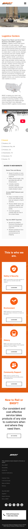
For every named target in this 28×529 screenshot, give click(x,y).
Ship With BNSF (5, 491)
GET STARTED (14, 435)
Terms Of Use (5, 524)
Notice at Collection (13, 524)
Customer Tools (5, 478)
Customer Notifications (7, 473)
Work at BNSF (5, 499)
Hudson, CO (7, 143)
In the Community (6, 480)
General (5, 140)
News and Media (6, 483)
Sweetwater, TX (8, 153)
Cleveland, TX (7, 156)
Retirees (4, 486)
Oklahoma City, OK (9, 146)
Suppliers (4, 493)
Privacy (20, 524)
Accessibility (5, 467)
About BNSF (5, 465)
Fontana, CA (7, 150)
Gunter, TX (6, 159)
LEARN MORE (14, 287)
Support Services (6, 496)
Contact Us (4, 470)
